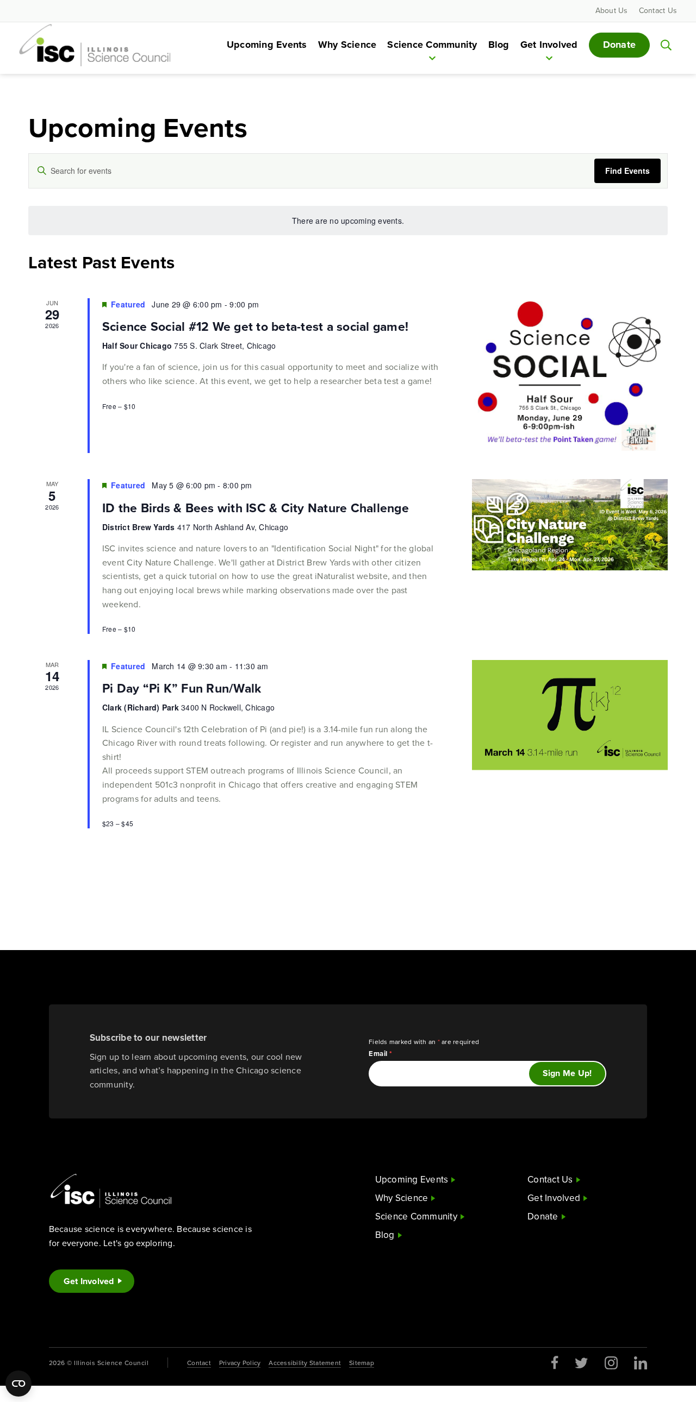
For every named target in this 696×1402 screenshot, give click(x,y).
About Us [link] (611, 10)
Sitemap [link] (361, 1362)
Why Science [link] (347, 44)
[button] (666, 45)
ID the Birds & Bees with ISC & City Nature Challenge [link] (255, 508)
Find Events (627, 170)
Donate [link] (619, 44)
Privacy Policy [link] (240, 1362)
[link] (94, 44)
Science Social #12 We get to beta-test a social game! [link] (255, 326)
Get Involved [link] (549, 44)
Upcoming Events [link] (267, 44)
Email (381, 1053)
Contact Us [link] (658, 10)
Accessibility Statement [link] (305, 1362)
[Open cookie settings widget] (18, 1383)
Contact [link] (199, 1362)
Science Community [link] (432, 44)
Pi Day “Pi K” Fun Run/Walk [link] (182, 688)
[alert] (348, 221)
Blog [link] (498, 44)
